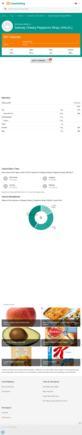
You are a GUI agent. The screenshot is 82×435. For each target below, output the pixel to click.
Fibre (3, 124)
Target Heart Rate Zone (51, 396)
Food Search (6, 391)
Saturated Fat (8, 113)
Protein (4, 127)
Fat (3, 110)
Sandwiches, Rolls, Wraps (35, 16)
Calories (5, 103)
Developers (6, 408)
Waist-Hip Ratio (48, 391)
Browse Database (8, 387)
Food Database (8, 382)
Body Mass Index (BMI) (50, 387)
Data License (6, 417)
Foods (12, 16)
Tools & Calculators (51, 382)
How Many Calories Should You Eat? (55, 401)
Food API (5, 413)
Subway (20, 16)
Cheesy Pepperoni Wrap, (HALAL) (59, 16)
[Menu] (3, 3)
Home (4, 16)
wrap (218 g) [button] (27, 42)
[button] (77, 3)
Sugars (5, 120)
